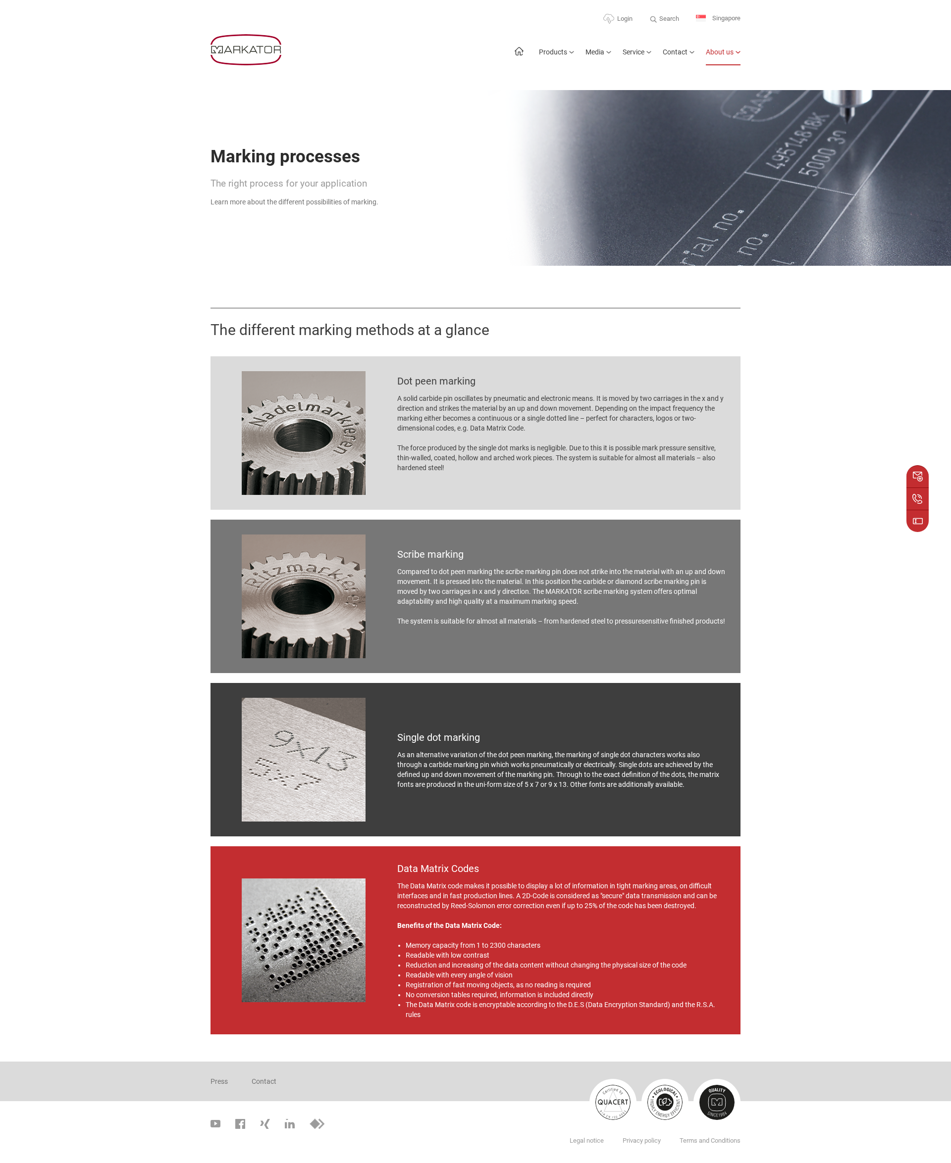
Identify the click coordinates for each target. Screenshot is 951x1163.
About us (720, 52)
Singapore (725, 18)
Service (633, 52)
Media (594, 52)
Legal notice (587, 1140)
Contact (675, 52)
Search (669, 18)
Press (219, 1081)
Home (519, 56)
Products (553, 52)
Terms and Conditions (710, 1140)
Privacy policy (642, 1140)
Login (625, 18)
